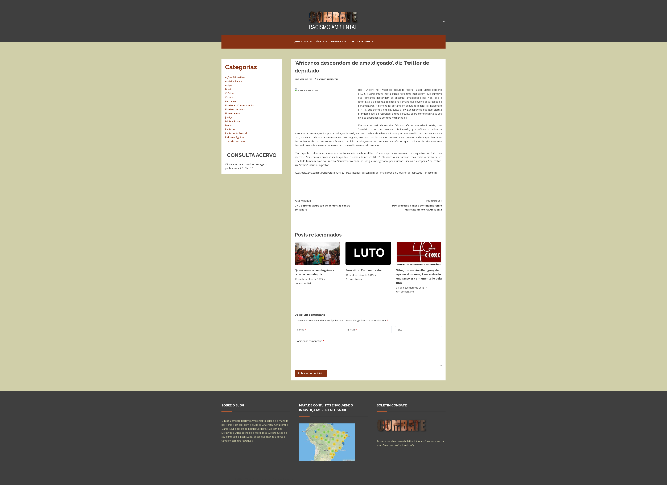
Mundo (229, 125)
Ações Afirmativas (235, 77)
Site (400, 329)
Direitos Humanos (235, 109)
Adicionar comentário (310, 341)
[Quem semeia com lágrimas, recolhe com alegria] (317, 253)
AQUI (413, 445)
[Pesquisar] (444, 21)
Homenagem (232, 113)
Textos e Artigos (360, 41)
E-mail (352, 329)
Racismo (230, 129)
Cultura (229, 97)
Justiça (228, 117)
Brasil (228, 89)
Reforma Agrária (234, 137)
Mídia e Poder (233, 121)
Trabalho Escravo (235, 141)
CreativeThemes (283, 479)
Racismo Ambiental (327, 79)
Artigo (228, 85)
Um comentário (303, 283)
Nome (302, 329)
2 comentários (353, 279)
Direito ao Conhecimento (239, 105)
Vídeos (320, 41)
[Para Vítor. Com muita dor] (368, 253)
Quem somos (301, 41)
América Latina (233, 81)
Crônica (229, 93)
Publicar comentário (310, 373)
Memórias (337, 41)
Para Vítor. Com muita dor (363, 270)
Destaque (230, 101)
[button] (311, 42)
